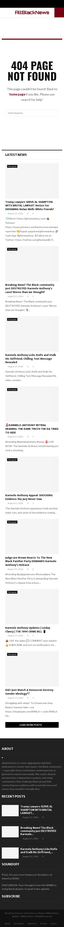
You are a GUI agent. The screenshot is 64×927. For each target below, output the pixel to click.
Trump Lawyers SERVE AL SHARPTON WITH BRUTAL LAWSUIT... (36, 810)
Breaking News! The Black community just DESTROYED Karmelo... (38, 831)
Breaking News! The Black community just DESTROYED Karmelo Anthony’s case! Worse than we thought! (29, 289)
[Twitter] (32, 4)
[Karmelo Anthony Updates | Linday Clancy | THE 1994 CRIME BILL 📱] (32, 606)
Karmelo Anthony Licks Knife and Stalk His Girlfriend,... (38, 850)
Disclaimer (19, 923)
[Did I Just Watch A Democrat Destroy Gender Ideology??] (32, 669)
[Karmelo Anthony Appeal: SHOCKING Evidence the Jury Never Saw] (32, 474)
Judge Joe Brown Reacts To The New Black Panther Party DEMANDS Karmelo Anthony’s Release (30, 561)
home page (17, 94)
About (7, 749)
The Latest (12, 166)
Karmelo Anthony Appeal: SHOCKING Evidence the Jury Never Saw (29, 497)
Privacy (43, 923)
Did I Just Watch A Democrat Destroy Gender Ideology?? (29, 692)
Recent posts (13, 796)
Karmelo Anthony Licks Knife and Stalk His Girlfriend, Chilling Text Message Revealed (30, 359)
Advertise (32, 923)
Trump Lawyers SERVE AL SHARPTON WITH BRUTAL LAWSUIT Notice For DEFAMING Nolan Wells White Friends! (29, 206)
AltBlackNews (32, 12)
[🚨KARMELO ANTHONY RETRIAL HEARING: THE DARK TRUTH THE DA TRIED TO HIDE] (32, 404)
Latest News (16, 155)
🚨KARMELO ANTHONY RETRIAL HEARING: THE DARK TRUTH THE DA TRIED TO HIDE (31, 429)
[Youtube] (36, 4)
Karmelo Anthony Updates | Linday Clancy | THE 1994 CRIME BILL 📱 (27, 629)
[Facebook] (28, 4)
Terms (53, 923)
